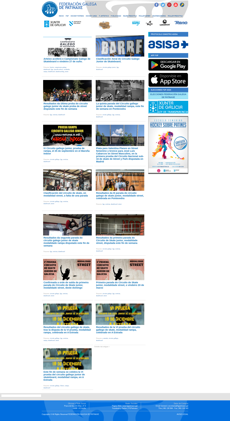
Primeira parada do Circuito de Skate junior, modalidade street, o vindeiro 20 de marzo (120, 285)
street (66, 71)
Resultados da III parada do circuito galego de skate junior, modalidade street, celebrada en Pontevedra (120, 196)
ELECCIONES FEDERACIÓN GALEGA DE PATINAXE (168, 95)
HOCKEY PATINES (77, 16)
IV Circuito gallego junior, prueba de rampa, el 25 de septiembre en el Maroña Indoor (67, 151)
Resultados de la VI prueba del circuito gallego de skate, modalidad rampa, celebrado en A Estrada (118, 330)
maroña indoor (58, 69)
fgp (52, 69)
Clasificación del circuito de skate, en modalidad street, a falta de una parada (66, 194)
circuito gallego (54, 159)
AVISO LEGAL (182, 414)
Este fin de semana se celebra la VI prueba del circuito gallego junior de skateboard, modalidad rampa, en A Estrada (64, 376)
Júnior (62, 385)
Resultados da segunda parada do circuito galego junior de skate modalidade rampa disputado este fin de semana (66, 241)
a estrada (105, 338)
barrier (52, 67)
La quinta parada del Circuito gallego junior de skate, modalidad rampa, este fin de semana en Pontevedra (120, 106)
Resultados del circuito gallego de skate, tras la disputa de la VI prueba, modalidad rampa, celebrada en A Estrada (67, 330)
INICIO (61, 16)
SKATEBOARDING (159, 16)
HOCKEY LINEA (91, 16)
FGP (67, 16)
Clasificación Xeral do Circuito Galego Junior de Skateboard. (117, 60)
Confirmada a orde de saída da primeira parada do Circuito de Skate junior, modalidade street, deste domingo (66, 285)
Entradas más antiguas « (102, 347)
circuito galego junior (109, 67)
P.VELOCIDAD (116, 16)
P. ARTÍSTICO (104, 16)
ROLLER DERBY (144, 16)
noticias (55, 114)
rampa (45, 71)
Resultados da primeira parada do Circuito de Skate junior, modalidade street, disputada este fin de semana (116, 240)
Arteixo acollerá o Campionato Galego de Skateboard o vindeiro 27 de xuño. (67, 60)
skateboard (51, 71)
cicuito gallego (107, 114)
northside (67, 69)
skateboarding (60, 71)
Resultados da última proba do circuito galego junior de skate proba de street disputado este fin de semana (66, 106)
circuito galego (107, 249)
